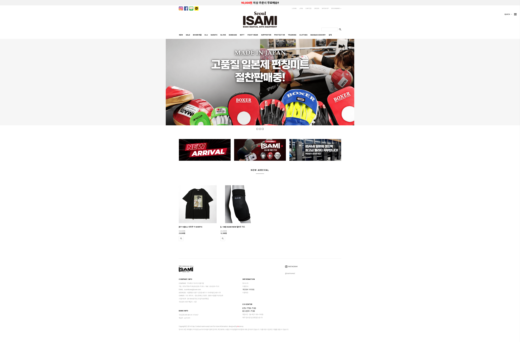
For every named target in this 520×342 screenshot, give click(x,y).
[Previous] (10, 81)
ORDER (316, 8)
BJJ (206, 35)
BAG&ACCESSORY (318, 35)
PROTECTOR (279, 35)
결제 (330, 35)
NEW (181, 35)
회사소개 (245, 283)
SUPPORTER (266, 35)
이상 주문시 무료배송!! (260, 2)
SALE (188, 35)
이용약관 (245, 293)
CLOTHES (303, 35)
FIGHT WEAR (253, 35)
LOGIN (294, 8)
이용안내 (245, 286)
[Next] (509, 81)
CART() (308, 8)
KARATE (214, 35)
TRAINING (292, 35)
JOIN (301, 8)
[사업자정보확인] (203, 299)
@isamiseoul (290, 273)
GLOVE (223, 35)
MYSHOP (325, 8)
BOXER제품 (197, 35)
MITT (242, 35)
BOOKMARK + (336, 8)
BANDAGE (233, 35)
